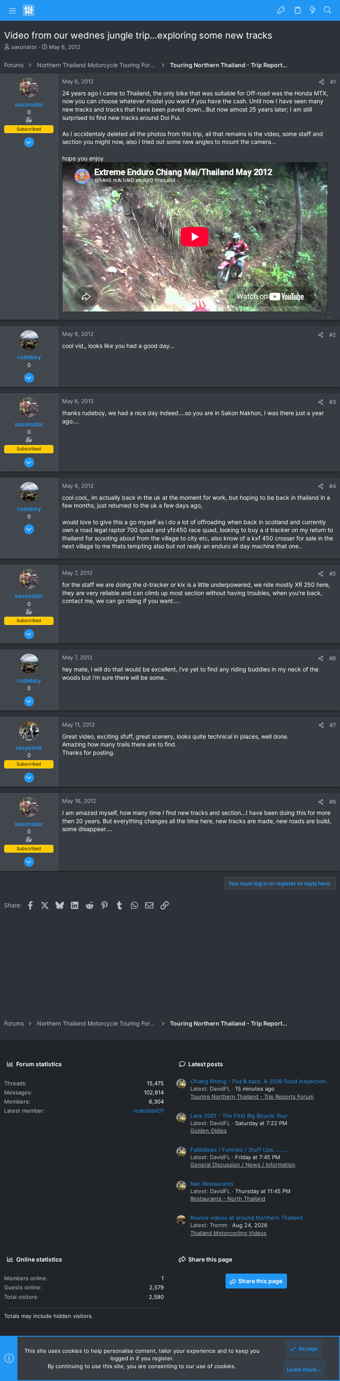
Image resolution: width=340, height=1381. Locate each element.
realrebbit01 (148, 1110)
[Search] (328, 10)
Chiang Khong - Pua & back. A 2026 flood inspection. (259, 1081)
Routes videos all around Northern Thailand (246, 1217)
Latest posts (205, 1063)
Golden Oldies (208, 1130)
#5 (332, 573)
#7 (333, 725)
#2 (332, 334)
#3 (332, 402)
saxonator (24, 47)
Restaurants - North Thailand (227, 1198)
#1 (333, 81)
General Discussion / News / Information (242, 1164)
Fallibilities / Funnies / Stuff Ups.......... (240, 1149)
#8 (332, 801)
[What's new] (313, 10)
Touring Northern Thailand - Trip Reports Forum (251, 1096)
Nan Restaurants (211, 1183)
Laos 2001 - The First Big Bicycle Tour (239, 1115)
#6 (332, 658)
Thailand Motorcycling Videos (228, 1233)
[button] (12, 10)
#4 (332, 486)
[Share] (321, 82)
